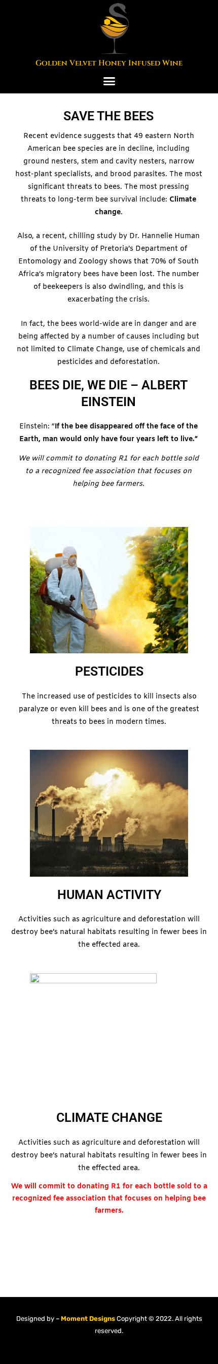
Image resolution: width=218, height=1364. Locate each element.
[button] (109, 81)
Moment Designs (87, 1318)
